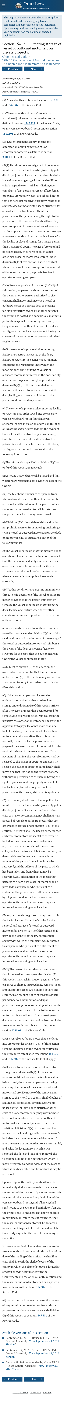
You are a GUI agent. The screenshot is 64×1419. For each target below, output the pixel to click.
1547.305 (7, 133)
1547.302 (12, 105)
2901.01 (7, 157)
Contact (35, 1392)
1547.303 (29, 123)
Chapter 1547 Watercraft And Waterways (33, 64)
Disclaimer (20, 1392)
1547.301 (54, 100)
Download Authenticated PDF (23, 91)
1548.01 (16, 1030)
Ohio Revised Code (14, 57)
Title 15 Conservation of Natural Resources (30, 60)
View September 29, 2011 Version (32, 1342)
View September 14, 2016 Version (32, 1355)
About (47, 1392)
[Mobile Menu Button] (3, 5)
